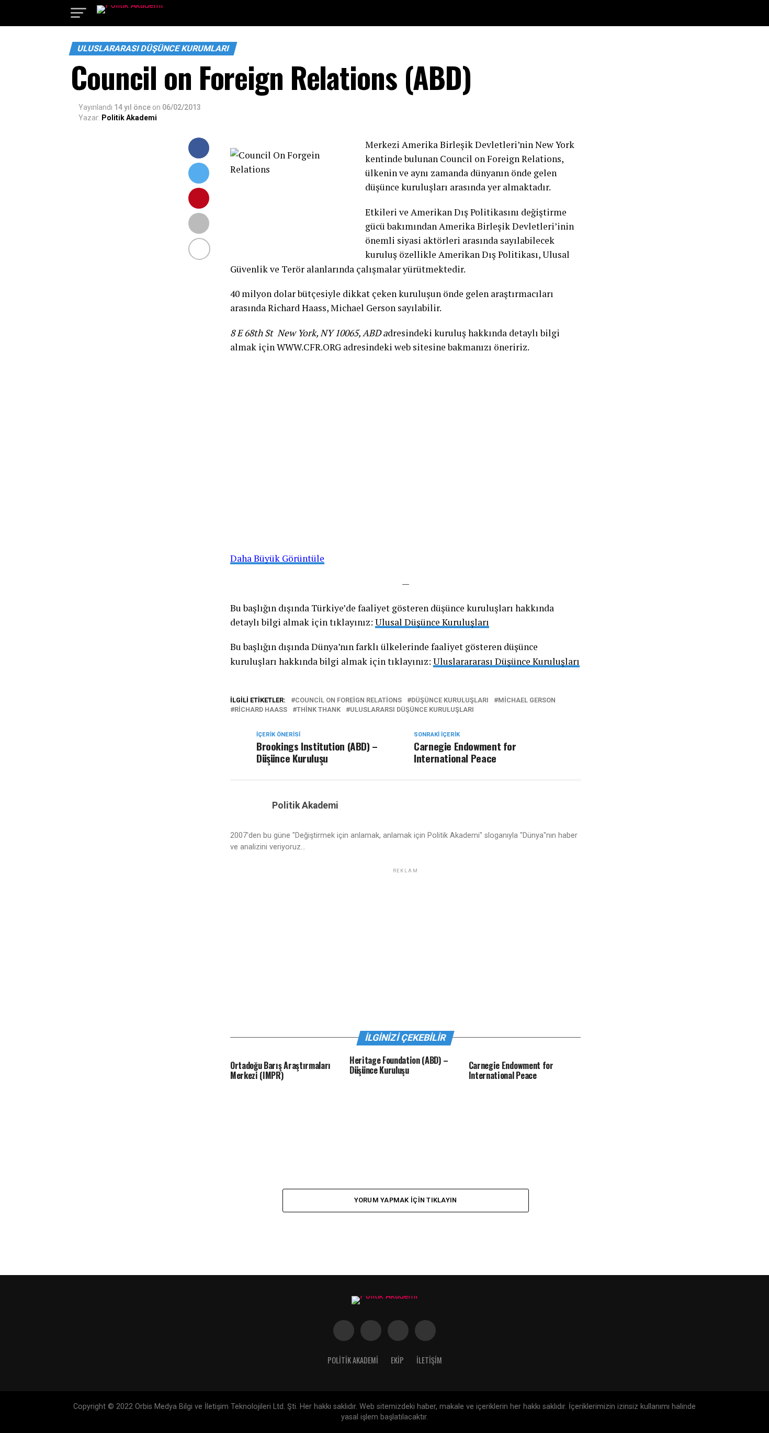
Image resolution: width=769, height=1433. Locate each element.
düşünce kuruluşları (450, 700)
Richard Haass (260, 710)
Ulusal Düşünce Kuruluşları (432, 622)
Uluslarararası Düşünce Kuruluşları (506, 661)
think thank (319, 710)
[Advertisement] (405, 948)
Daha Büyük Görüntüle (277, 558)
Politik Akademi (129, 117)
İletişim (429, 1360)
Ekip (397, 1360)
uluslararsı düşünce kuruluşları (412, 710)
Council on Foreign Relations (348, 700)
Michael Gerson (527, 700)
